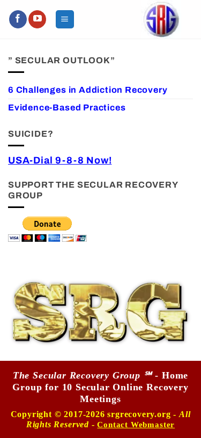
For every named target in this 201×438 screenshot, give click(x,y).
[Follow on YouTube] (37, 19)
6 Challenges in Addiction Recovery (87, 89)
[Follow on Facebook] (18, 19)
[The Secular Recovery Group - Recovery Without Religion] (161, 19)
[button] (65, 19)
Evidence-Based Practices (66, 107)
